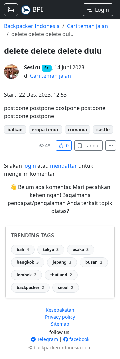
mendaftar (63, 165)
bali (23, 249)
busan (93, 262)
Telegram (47, 339)
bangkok (28, 262)
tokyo (51, 249)
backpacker (30, 287)
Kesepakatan (60, 310)
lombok (26, 275)
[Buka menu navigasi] (11, 9)
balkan (15, 129)
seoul (65, 287)
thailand (61, 275)
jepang (62, 262)
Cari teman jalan (87, 26)
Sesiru (32, 67)
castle (103, 129)
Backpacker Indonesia (32, 26)
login (29, 165)
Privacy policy (60, 317)
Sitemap (60, 324)
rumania (77, 129)
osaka (81, 249)
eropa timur (45, 129)
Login (102, 9)
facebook (78, 339)
